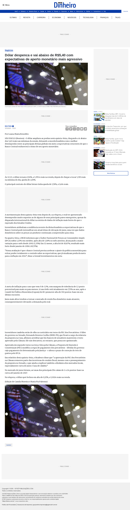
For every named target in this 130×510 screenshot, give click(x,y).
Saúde (42, 11)
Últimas (13, 17)
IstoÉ (16, 11)
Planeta (56, 11)
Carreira (41, 17)
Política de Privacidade (9, 504)
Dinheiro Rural (33, 11)
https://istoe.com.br (8, 501)
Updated (8, 445)
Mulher (88, 11)
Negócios (72, 17)
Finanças (104, 17)
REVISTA (26, 17)
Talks (117, 17)
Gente (49, 11)
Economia (56, 17)
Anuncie (125, 11)
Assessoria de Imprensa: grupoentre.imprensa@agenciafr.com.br (37, 504)
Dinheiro (23, 11)
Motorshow (79, 11)
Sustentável (97, 11)
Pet (105, 11)
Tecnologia (88, 17)
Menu (71, 11)
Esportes (64, 11)
